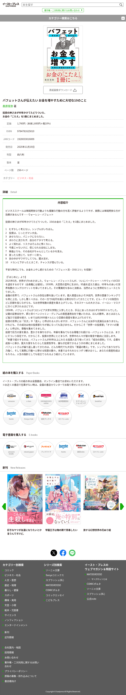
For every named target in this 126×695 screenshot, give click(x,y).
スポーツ (9, 595)
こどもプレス (53, 600)
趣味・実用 (10, 600)
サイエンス (10, 615)
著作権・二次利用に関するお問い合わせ (62, 10)
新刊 (7, 632)
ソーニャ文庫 (53, 570)
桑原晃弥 (8, 106)
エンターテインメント (16, 625)
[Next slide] (122, 506)
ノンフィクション (14, 620)
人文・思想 (10, 580)
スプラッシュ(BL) (55, 580)
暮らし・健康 (11, 590)
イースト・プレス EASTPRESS (11, 5)
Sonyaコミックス (55, 575)
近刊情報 (9, 637)
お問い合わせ (11, 657)
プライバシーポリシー (16, 671)
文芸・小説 (10, 605)
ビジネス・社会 (25, 178)
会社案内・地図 (13, 647)
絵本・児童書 (11, 610)
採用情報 (9, 652)
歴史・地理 (10, 585)
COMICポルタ (53, 590)
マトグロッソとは (99, 579)
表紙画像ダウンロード (60, 90)
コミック (9, 570)
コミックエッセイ (55, 595)
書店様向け (10, 681)
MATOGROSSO (53, 585)
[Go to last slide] (4, 506)
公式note (91, 598)
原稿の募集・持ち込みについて (21, 676)
